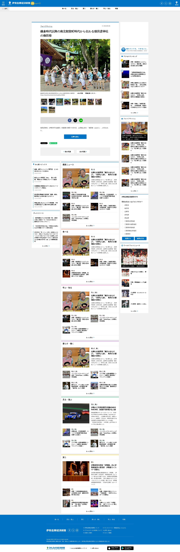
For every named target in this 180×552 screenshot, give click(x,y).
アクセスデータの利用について (93, 530)
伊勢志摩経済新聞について (92, 528)
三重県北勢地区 (129, 221)
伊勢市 (126, 205)
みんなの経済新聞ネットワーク (55, 548)
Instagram (170, 3)
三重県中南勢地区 (130, 224)
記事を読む (75, 137)
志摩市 (126, 211)
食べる (64, 8)
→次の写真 (80, 93)
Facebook (161, 3)
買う (84, 8)
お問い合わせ (107, 530)
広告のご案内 (88, 533)
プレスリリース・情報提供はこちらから (115, 528)
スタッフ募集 (107, 533)
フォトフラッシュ (46, 26)
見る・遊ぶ (74, 8)
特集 (116, 8)
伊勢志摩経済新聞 (19, 3)
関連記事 (87, 93)
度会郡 (126, 218)
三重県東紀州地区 (130, 231)
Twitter (165, 3)
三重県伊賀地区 (129, 227)
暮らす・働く (94, 8)
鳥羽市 (126, 208)
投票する (128, 238)
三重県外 (127, 234)
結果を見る (140, 238)
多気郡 (126, 215)
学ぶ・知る (106, 8)
